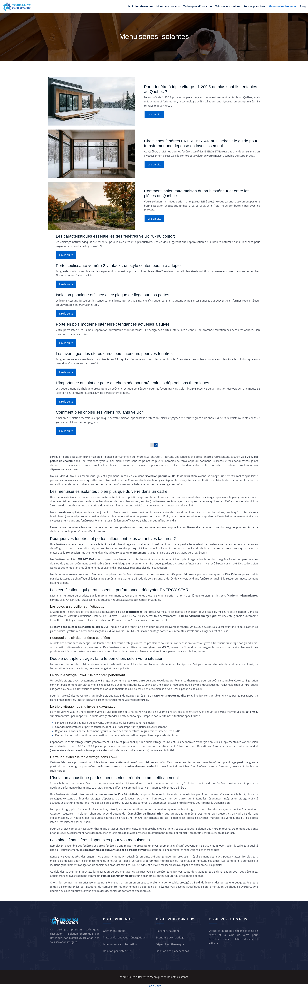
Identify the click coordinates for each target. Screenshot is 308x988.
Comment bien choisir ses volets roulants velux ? (100, 412)
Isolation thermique (140, 6)
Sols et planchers (254, 6)
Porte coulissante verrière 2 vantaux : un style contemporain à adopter (119, 265)
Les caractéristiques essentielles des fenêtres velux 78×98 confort (115, 236)
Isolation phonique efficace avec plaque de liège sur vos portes (112, 295)
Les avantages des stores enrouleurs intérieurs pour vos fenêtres (114, 353)
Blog (303, 6)
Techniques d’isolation (197, 6)
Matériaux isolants (168, 6)
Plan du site (154, 986)
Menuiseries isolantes (282, 6)
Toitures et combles (227, 6)
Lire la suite (154, 114)
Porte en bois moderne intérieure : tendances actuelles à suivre (113, 324)
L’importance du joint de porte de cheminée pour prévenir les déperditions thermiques (132, 383)
